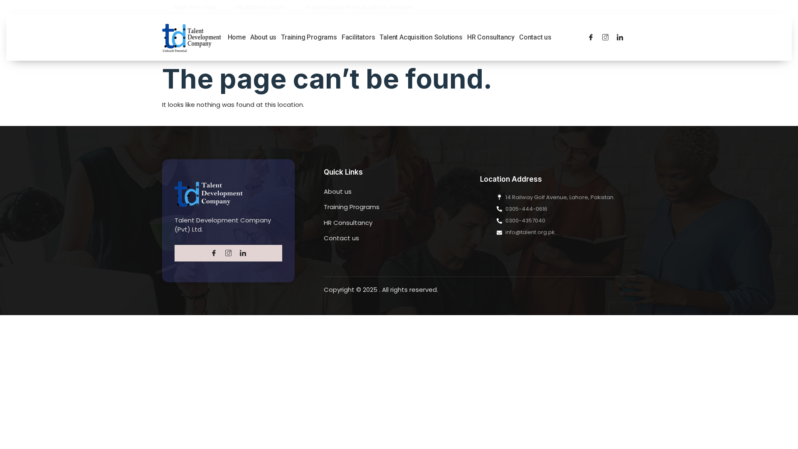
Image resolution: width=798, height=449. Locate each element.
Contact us (535, 37)
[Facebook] (590, 37)
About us (263, 37)
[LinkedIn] (620, 37)
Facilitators (358, 37)
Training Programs (309, 37)
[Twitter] (605, 37)
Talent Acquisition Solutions (420, 37)
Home (237, 37)
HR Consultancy (491, 37)
